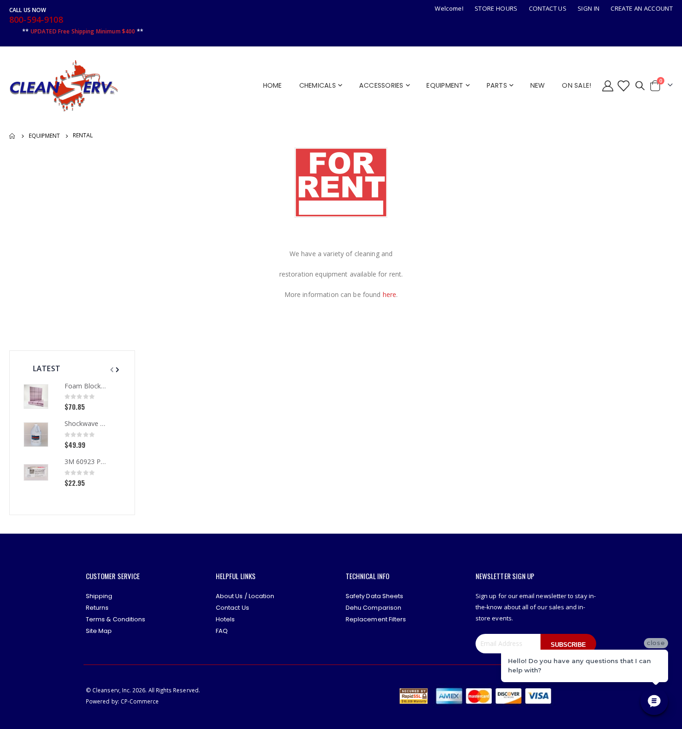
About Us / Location (245, 596)
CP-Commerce (140, 701)
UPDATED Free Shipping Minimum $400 (83, 31)
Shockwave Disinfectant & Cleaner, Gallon (85, 423)
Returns (97, 607)
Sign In (588, 8)
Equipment (44, 136)
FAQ (222, 630)
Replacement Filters (376, 619)
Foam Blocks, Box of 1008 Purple (85, 385)
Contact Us (547, 8)
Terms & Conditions (115, 619)
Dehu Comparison (373, 607)
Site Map (99, 630)
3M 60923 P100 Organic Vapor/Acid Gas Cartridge (85, 461)
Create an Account (642, 8)
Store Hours (496, 8)
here (390, 294)
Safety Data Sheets (374, 596)
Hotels (225, 619)
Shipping (99, 596)
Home (12, 136)
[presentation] (116, 369)
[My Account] (607, 85)
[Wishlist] (623, 85)
